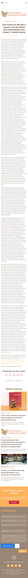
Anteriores (9, 380)
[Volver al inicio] (9, 3)
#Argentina (14, 35)
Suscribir (14, 502)
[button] (26, 3)
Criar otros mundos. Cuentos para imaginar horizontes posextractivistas (13, 418)
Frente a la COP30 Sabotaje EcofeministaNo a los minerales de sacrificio (12, 472)
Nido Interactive (14, 574)
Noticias (20, 21)
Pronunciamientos (17, 437)
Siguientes (18, 380)
